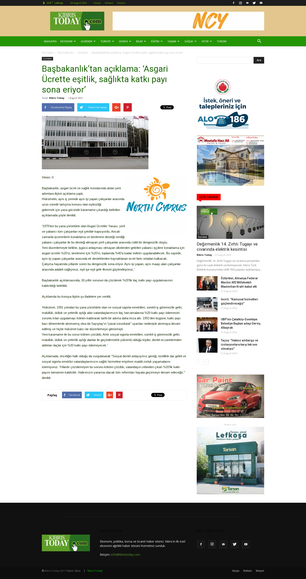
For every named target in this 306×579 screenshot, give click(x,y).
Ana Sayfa (47, 52)
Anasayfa (50, 41)
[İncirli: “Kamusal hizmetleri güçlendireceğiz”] (207, 304)
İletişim (121, 2)
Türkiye (106, 41)
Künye (97, 2)
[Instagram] (240, 3)
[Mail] (247, 3)
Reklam (109, 2)
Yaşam (172, 41)
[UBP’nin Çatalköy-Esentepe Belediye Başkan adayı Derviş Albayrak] (207, 324)
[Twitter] (254, 3)
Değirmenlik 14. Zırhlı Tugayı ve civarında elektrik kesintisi (227, 247)
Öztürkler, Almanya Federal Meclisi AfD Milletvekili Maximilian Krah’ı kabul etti (239, 282)
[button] (259, 41)
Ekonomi (66, 41)
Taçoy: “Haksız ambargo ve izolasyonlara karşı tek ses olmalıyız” (239, 344)
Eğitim (155, 41)
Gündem (86, 41)
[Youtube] (261, 3)
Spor (205, 41)
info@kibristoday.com (125, 554)
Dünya (123, 41)
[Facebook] (233, 3)
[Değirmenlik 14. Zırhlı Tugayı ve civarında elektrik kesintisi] (230, 222)
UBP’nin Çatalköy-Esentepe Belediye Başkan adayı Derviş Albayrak (240, 323)
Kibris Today (56, 97)
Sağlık (188, 41)
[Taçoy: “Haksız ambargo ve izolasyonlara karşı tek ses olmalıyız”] (207, 345)
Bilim (139, 41)
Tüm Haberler (65, 52)
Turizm (221, 41)
